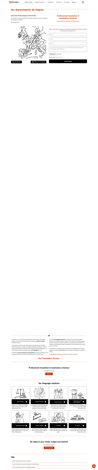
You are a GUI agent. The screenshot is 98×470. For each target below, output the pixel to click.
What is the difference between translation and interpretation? (26, 464)
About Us (58, 2)
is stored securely (58, 57)
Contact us (49, 373)
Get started (13, 22)
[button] (82, 2)
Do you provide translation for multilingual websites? (24, 467)
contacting (70, 354)
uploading (59, 354)
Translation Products (39, 2)
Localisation (50, 2)
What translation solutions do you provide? (22, 461)
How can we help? (49, 447)
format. (40, 350)
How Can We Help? (28, 2)
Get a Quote (66, 2)
